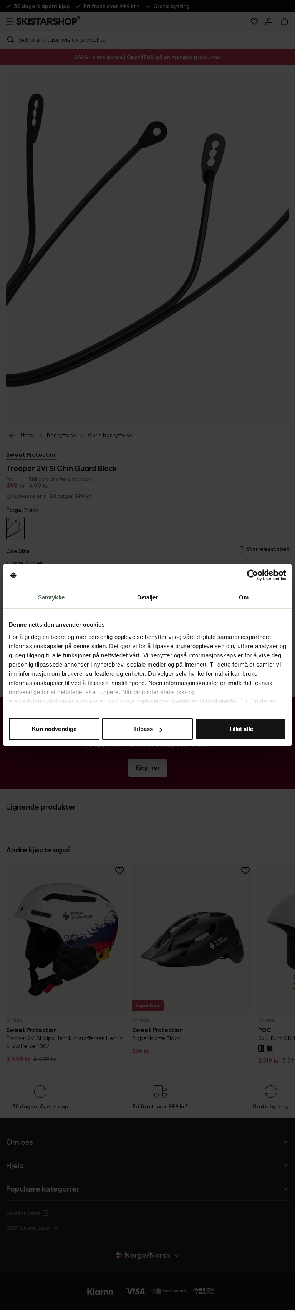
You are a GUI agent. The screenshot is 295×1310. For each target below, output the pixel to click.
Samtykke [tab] (51, 597)
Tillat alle (241, 729)
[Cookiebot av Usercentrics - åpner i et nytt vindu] (252, 575)
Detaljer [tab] (147, 597)
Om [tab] (244, 597)
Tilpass (143, 729)
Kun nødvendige (54, 729)
